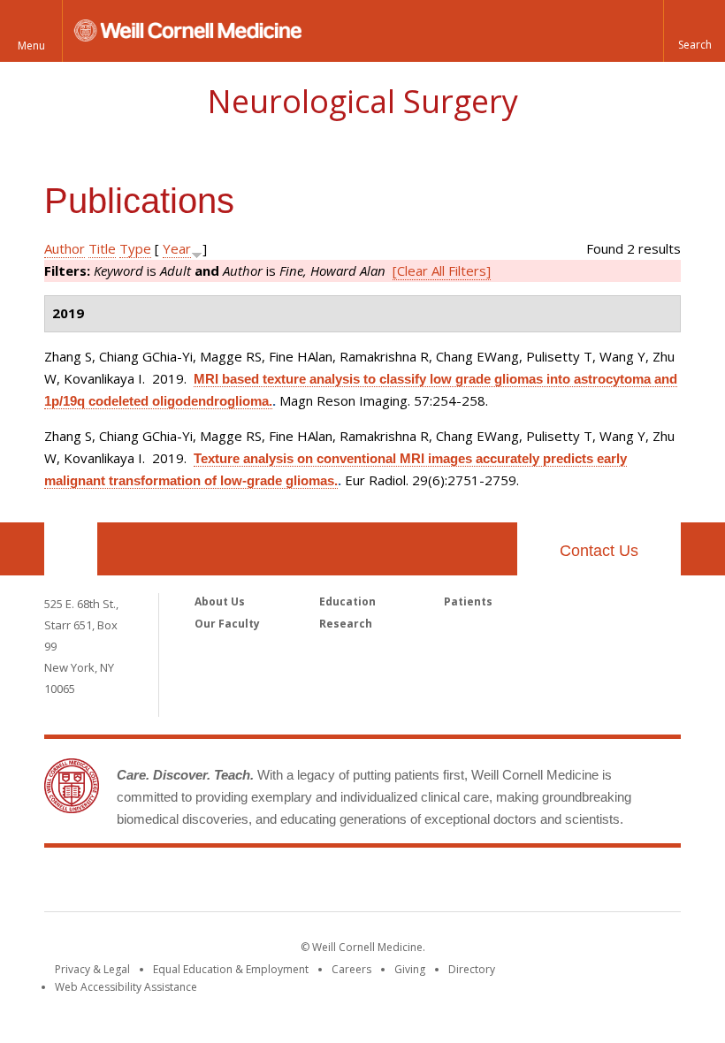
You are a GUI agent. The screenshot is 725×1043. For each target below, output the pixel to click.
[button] (694, 31)
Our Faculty (227, 623)
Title (102, 248)
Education (347, 601)
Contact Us (599, 551)
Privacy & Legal (92, 969)
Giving (409, 969)
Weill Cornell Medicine (362, 883)
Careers (351, 969)
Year (177, 248)
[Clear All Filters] (442, 270)
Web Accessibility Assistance (126, 986)
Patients (468, 601)
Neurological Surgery (362, 101)
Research (345, 623)
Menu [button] (31, 45)
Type (135, 248)
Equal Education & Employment (231, 969)
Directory (471, 969)
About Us (220, 601)
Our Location (70, 548)
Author (64, 248)
